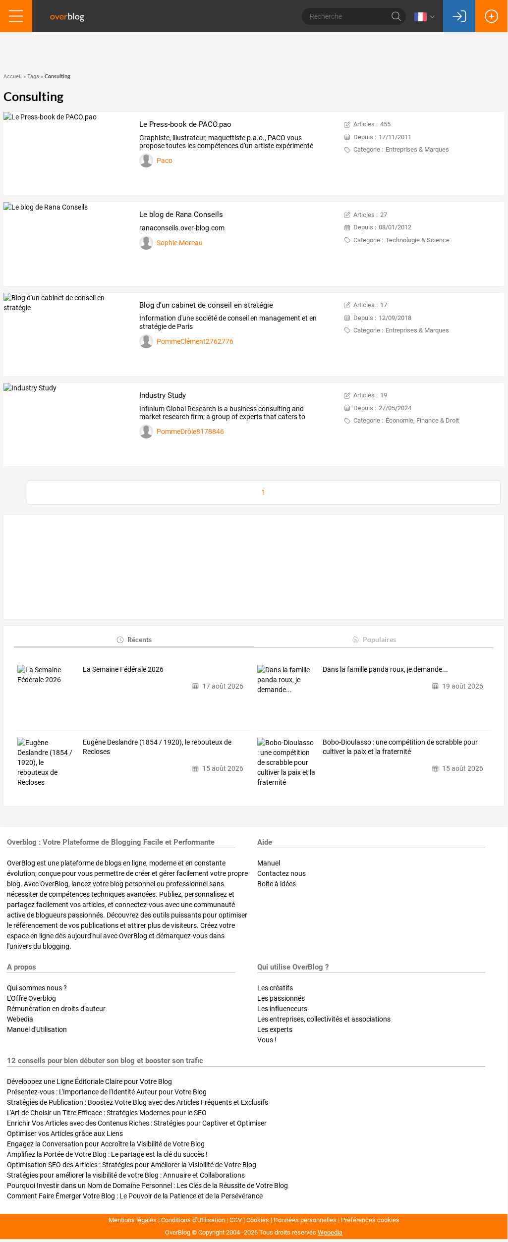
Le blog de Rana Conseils (181, 214)
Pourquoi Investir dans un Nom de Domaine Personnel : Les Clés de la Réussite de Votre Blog (147, 1185)
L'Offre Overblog (31, 998)
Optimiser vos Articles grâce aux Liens (65, 1133)
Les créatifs (275, 988)
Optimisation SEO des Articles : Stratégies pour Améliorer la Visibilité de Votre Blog (131, 1165)
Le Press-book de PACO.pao (185, 124)
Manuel (268, 863)
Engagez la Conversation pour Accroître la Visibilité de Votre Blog (106, 1144)
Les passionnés (281, 998)
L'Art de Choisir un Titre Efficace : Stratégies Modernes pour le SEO (107, 1113)
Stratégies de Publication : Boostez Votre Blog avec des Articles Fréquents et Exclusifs (137, 1102)
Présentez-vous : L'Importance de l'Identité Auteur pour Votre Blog (107, 1092)
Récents (139, 639)
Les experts (274, 1029)
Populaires (379, 639)
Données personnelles (305, 1220)
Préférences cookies (370, 1220)
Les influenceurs (282, 1009)
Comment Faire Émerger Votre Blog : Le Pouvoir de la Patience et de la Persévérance (135, 1196)
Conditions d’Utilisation (193, 1220)
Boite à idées (276, 884)
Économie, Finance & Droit (422, 420)
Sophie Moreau (180, 243)
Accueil (12, 76)
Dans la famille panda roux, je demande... (385, 669)
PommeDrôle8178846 (190, 431)
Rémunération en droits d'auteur (56, 1009)
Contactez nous (281, 873)
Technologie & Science (418, 240)
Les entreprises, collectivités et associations (324, 1019)
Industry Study (162, 395)
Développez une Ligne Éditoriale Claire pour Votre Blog (89, 1081)
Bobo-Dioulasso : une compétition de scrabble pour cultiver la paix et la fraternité (400, 747)
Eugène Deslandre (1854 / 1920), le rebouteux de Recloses (157, 747)
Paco (164, 160)
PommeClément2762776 (195, 341)
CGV (235, 1220)
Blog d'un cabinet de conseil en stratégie (206, 305)
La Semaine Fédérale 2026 (123, 669)
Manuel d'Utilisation (37, 1029)
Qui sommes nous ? (37, 988)
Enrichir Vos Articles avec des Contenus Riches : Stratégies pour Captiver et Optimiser (137, 1123)
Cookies (257, 1220)
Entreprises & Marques (417, 149)
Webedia (20, 1019)
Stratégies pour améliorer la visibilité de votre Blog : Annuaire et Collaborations (126, 1175)
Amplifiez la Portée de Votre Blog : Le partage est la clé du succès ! (107, 1154)
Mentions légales (133, 1220)
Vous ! (267, 1040)
